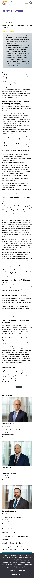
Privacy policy (17, 575)
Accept (12, 571)
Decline (22, 571)
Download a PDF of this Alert (8, 386)
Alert (3, 22)
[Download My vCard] (2, 436)
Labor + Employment (9, 474)
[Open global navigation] (26, 2)
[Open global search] (30, 2)
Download (18, 386)
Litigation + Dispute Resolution (12, 430)
